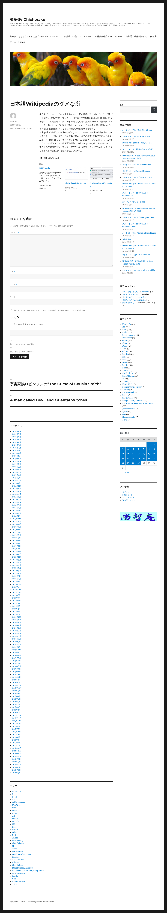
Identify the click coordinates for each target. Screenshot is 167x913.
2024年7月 (16, 500)
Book (12, 128)
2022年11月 (16, 554)
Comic (14, 808)
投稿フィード (127, 495)
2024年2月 (16, 513)
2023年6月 (16, 535)
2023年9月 (16, 527)
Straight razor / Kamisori (22, 868)
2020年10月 (17, 622)
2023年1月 (16, 549)
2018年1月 (16, 713)
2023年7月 (16, 532)
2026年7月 (16, 434)
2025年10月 (17, 459)
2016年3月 (16, 773)
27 (139, 463)
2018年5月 (16, 702)
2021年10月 (16, 590)
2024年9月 (16, 494)
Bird (14, 835)
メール (13, 284)
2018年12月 (16, 682)
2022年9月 (16, 560)
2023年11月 (16, 521)
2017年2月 (16, 743)
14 (144, 454)
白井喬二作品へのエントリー (77, 36)
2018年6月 (16, 699)
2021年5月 (16, 603)
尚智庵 (153, 36)
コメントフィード (129, 497)
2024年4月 (16, 508)
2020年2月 (16, 644)
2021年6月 (16, 601)
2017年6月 (16, 732)
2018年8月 (16, 693)
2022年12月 (17, 551)
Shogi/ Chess (17, 865)
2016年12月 (17, 748)
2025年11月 (16, 456)
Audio (14, 800)
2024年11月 (16, 489)
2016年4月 (16, 770)
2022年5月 (16, 571)
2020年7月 (16, 631)
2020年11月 (16, 620)
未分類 (14, 884)
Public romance (18, 802)
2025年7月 (16, 467)
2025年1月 (16, 483)
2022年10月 (17, 557)
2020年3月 (16, 642)
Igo (13, 794)
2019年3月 (16, 674)
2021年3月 (16, 609)
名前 (12, 271)
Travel (14, 849)
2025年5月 (16, 472)
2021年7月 (16, 598)
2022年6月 (16, 568)
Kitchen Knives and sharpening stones (28, 871)
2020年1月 (16, 647)
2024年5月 (16, 505)
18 (128, 458)
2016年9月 (16, 756)
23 (154, 458)
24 (123, 463)
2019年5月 (16, 669)
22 (149, 458)
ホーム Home (17, 42)
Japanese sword (18, 873)
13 (138, 454)
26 (133, 463)
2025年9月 (16, 461)
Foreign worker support (22, 854)
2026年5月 (16, 439)
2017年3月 (16, 740)
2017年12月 (16, 715)
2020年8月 (16, 628)
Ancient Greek (18, 860)
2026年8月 (16, 431)
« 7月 (127, 472)
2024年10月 (17, 491)
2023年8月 (16, 530)
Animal (15, 838)
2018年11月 (16, 685)
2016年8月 (16, 759)
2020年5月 (16, 636)
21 (144, 458)
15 (149, 454)
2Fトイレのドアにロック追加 (133, 202)
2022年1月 (16, 581)
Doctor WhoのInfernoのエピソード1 (136, 143)
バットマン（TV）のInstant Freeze (136, 136)
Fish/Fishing (17, 841)
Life (13, 824)
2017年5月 (16, 734)
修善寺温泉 (126, 239)
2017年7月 (16, 729)
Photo (14, 810)
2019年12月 (17, 650)
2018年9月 (16, 691)
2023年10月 (17, 524)
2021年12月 (16, 584)
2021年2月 (16, 611)
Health (15, 830)
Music (14, 813)
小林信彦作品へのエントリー (108, 36)
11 (128, 454)
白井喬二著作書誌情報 (136, 36)
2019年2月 (16, 677)
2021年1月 (16, 614)
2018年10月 (16, 688)
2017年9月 (16, 723)
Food (14, 827)
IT (13, 846)
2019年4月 (16, 672)
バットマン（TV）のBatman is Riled (136, 165)
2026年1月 (16, 450)
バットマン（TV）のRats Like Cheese (137, 130)
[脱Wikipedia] (51, 178)
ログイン (125, 492)
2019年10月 (17, 655)
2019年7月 (16, 663)
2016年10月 (17, 754)
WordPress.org (128, 500)
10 (123, 454)
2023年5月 (16, 538)
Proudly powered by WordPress (41, 902)
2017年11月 (16, 718)
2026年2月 (16, 448)
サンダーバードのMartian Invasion (136, 255)
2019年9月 (16, 658)
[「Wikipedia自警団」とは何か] (101, 173)
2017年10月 (16, 721)
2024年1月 (16, 516)
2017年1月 (16, 745)
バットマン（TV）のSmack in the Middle (138, 270)
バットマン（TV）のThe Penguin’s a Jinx (139, 217)
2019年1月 (16, 680)
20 (139, 458)
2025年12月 (17, 453)
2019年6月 (16, 666)
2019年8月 (16, 661)
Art (13, 816)
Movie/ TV (16, 791)
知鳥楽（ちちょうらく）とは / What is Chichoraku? (35, 36)
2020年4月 (16, 639)
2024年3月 (16, 510)
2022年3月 (16, 576)
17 (123, 458)
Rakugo (15, 862)
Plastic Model (17, 851)
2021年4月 (16, 606)
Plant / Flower (18, 843)
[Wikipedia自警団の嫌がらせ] (76, 173)
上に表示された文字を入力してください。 (27, 324)
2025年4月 (16, 475)
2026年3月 (16, 445)
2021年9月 (16, 592)
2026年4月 (16, 442)
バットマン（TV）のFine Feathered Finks (139, 233)
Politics (15, 832)
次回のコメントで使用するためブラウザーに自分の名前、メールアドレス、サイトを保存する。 (50, 310)
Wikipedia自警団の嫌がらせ (76, 183)
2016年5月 (16, 767)
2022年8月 (16, 562)
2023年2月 (16, 546)
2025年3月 (16, 478)
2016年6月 (16, 764)
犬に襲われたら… (129, 297)
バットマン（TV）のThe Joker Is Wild (137, 177)
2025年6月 (16, 469)
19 (133, 458)
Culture (29, 128)
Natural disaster (18, 881)
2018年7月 (16, 696)
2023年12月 (17, 519)
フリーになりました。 (130, 292)
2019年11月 (16, 652)
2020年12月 (17, 617)
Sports (15, 876)
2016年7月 (16, 762)
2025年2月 (16, 480)
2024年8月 (16, 497)
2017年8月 (16, 726)
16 (154, 454)
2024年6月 (16, 502)
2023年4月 (16, 540)
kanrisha (13, 121)
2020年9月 (16, 625)
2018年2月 (16, 710)
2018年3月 (16, 707)
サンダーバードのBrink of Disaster (136, 171)
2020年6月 (16, 633)
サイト (13, 297)
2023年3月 (16, 543)
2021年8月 (16, 595)
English (15, 821)
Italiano (15, 857)
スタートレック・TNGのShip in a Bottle (138, 149)
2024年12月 (17, 486)
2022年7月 (16, 565)
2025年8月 (16, 464)
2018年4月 (16, 704)
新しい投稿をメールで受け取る (22, 352)
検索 (122, 105)
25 (128, 463)
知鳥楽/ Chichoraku (27, 19)
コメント (14, 232)
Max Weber (20, 128)
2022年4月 (16, 573)
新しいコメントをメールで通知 (22, 344)
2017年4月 (16, 737)
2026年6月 (16, 437)
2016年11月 (16, 751)
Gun (14, 879)
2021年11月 (16, 587)
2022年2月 (16, 579)
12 (133, 454)
